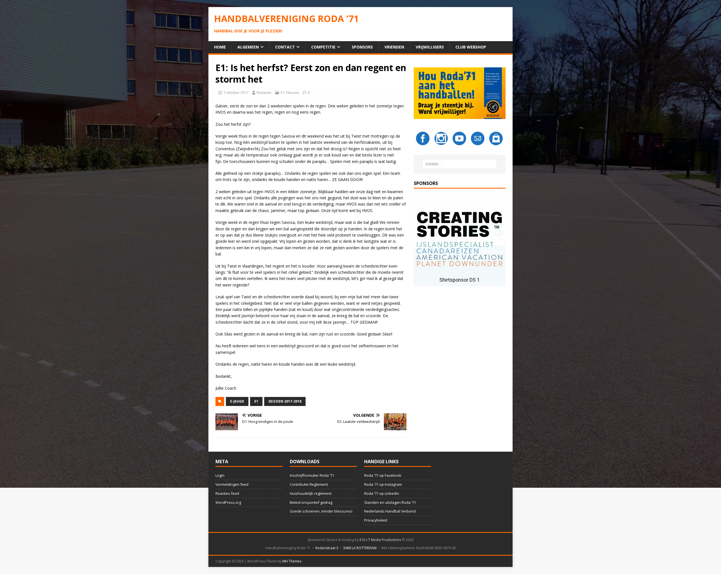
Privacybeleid (375, 520)
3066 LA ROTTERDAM (360, 548)
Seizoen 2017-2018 (284, 401)
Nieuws (292, 92)
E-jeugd (237, 401)
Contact (285, 47)
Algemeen (248, 47)
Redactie (264, 92)
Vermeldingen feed (231, 484)
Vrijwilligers (430, 47)
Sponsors (362, 47)
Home (220, 47)
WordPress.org (228, 502)
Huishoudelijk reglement (310, 493)
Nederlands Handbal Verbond (390, 511)
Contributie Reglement (309, 484)
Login (219, 475)
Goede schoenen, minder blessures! (321, 511)
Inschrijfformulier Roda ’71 (312, 475)
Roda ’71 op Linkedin (381, 493)
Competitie (323, 47)
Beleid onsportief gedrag (311, 502)
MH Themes (291, 561)
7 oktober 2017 (235, 92)
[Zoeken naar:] (459, 164)
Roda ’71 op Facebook (382, 475)
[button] (460, 240)
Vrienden (394, 47)
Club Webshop (470, 47)
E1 (283, 92)
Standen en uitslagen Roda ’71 (390, 502)
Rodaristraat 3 (326, 548)
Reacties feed (227, 493)
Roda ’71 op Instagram (383, 484)
